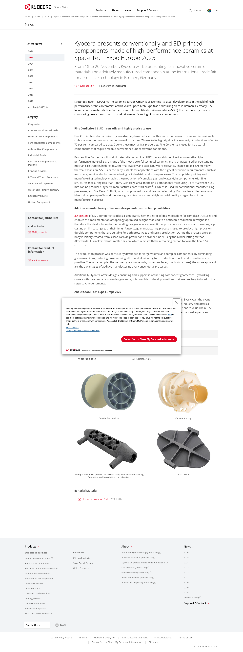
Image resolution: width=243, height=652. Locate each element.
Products (101, 10)
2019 (30, 94)
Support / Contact (147, 10)
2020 (30, 88)
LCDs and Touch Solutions (43, 177)
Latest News (34, 44)
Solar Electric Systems (40, 183)
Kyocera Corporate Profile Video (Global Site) (143, 562)
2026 (30, 51)
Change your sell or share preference (83, 330)
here (170, 315)
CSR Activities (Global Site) (134, 567)
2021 (30, 82)
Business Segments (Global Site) (137, 557)
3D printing (81, 216)
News (127, 10)
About (115, 10)
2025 (47, 16)
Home (27, 16)
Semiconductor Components (44, 142)
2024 (30, 63)
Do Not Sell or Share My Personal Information (117, 642)
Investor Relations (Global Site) (137, 577)
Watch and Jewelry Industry (43, 189)
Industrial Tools (37, 155)
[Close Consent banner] (176, 302)
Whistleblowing (162, 637)
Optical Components (39, 202)
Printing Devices (37, 171)
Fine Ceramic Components (43, 136)
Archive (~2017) (36, 107)
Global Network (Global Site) (135, 572)
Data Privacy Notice (61, 637)
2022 (30, 76)
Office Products (80, 568)
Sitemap (153, 642)
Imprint (83, 637)
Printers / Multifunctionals (43, 130)
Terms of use (185, 637)
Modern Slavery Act (104, 637)
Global (63, 625)
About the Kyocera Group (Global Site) (140, 552)
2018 (30, 101)
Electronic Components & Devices (42, 163)
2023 (30, 70)
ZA (213, 10)
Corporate (34, 124)
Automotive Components (42, 149)
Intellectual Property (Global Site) (138, 582)
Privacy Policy (72, 327)
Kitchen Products (38, 195)
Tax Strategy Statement (135, 637)
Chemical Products (34, 583)
